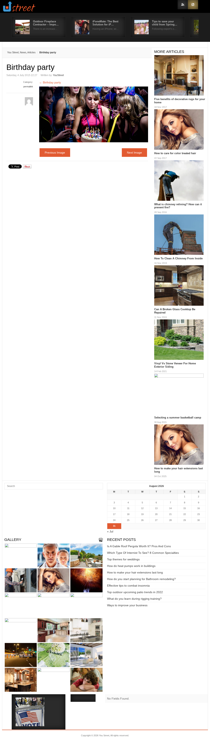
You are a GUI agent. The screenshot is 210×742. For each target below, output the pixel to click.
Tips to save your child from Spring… (164, 23)
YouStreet (58, 75)
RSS (193, 4)
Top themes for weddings (123, 559)
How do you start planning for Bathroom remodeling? (141, 579)
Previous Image (55, 152)
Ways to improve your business (127, 605)
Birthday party (50, 82)
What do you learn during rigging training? (134, 598)
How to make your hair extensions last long (135, 572)
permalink (28, 86)
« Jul (110, 531)
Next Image (134, 152)
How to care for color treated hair (175, 153)
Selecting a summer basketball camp (177, 417)
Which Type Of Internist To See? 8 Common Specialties (143, 552)
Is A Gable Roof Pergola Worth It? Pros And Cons (139, 546)
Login (183, 4)
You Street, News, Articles (21, 52)
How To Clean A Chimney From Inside (178, 258)
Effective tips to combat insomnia (128, 585)
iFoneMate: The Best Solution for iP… (105, 23)
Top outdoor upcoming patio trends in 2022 (135, 592)
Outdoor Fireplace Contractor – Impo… (46, 23)
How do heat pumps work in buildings (131, 566)
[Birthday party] (93, 141)
